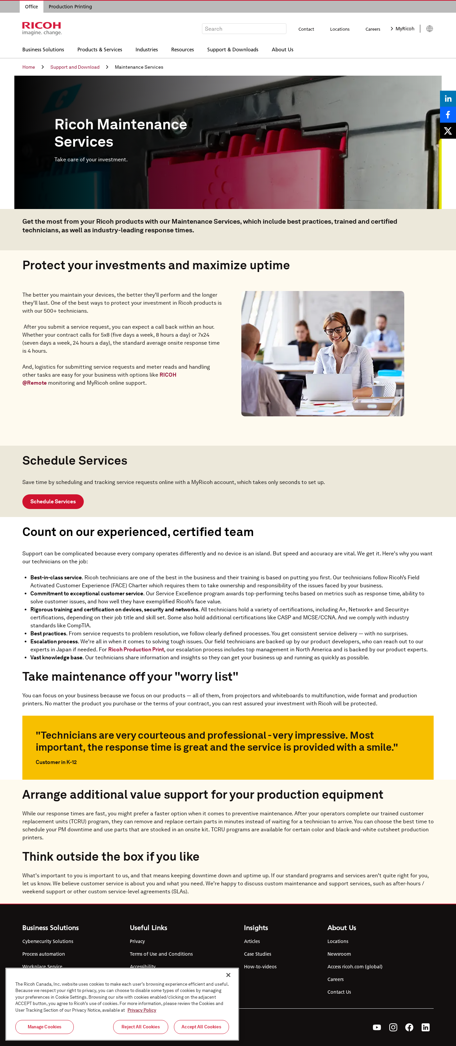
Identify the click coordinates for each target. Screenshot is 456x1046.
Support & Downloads (232, 49)
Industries (147, 49)
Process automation (43, 954)
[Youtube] (377, 1027)
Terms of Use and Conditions (161, 954)
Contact (306, 29)
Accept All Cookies (201, 1026)
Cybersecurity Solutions (47, 941)
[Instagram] (393, 1027)
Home (28, 67)
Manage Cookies (45, 1026)
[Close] (228, 975)
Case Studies (257, 954)
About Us (282, 49)
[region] (122, 1004)
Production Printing (70, 7)
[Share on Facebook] (448, 115)
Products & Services (99, 49)
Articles (252, 941)
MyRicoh (405, 29)
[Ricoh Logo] (42, 28)
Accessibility (143, 967)
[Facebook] (409, 1027)
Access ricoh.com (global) (355, 967)
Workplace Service (42, 967)
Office (31, 7)
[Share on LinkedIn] (448, 99)
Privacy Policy (142, 1010)
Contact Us (339, 992)
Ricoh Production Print (136, 649)
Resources (182, 49)
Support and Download (74, 67)
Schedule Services (53, 501)
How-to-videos (260, 967)
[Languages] (427, 29)
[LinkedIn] (426, 1027)
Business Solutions (43, 49)
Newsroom (339, 954)
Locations (340, 29)
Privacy (137, 941)
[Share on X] (448, 131)
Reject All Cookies (141, 1026)
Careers (373, 29)
